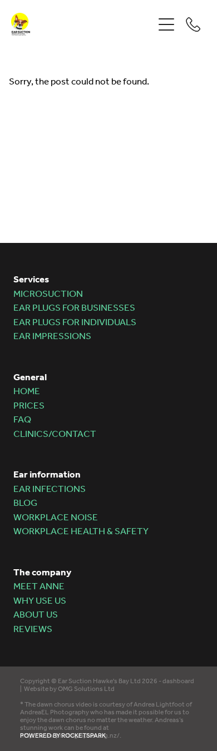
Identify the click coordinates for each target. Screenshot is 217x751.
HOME (26, 391)
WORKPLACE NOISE (55, 518)
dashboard (178, 681)
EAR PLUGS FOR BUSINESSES (74, 308)
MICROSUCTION (48, 294)
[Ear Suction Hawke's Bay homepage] (82, 24)
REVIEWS (32, 629)
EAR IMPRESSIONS (52, 336)
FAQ (22, 420)
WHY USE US (39, 601)
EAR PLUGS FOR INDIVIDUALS (74, 323)
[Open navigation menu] (166, 24)
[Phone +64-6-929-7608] (193, 24)
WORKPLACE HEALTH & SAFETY (81, 532)
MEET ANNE (39, 587)
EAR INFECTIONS (49, 489)
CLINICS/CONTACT (54, 434)
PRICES (29, 406)
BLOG (25, 503)
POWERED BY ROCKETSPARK (63, 735)
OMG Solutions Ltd (86, 689)
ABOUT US (35, 615)
